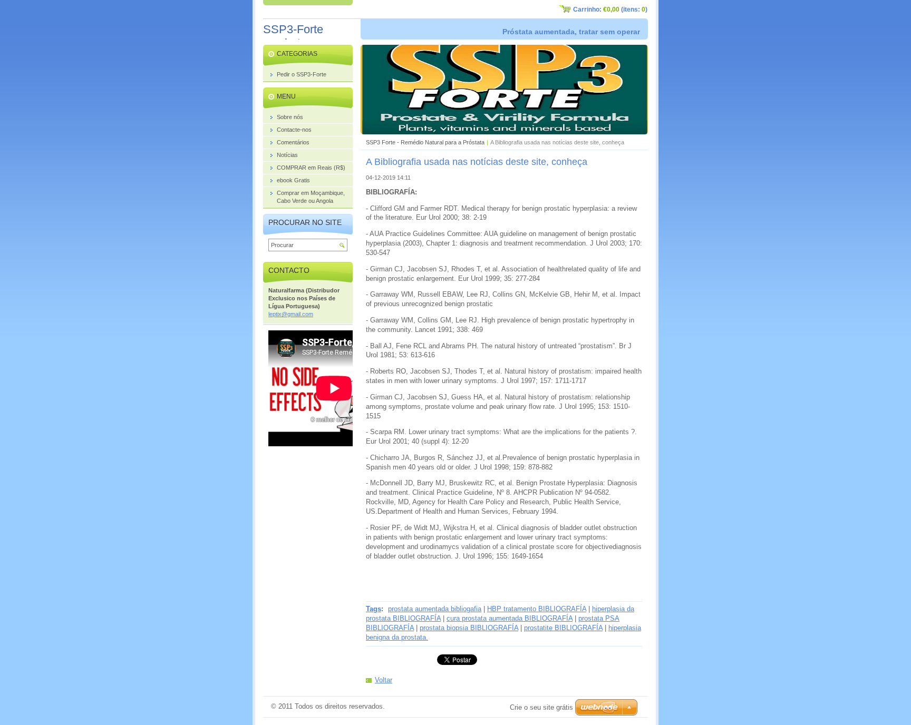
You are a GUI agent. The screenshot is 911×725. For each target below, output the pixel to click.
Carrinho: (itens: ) (610, 9)
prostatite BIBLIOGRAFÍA (563, 628)
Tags (373, 609)
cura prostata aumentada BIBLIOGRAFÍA (510, 618)
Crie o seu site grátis (541, 707)
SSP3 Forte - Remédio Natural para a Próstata (425, 142)
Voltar (383, 680)
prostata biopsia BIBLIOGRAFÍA (469, 628)
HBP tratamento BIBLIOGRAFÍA (536, 609)
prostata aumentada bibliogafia (434, 609)
